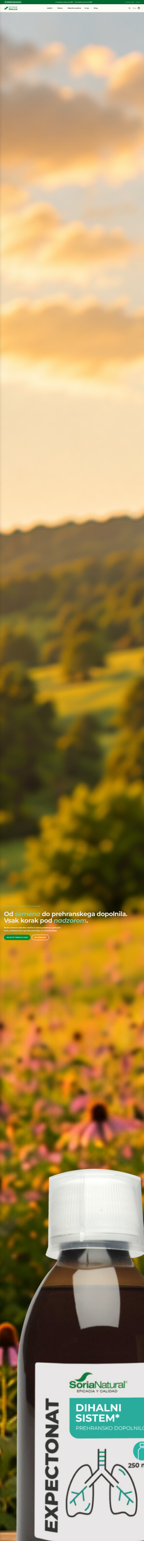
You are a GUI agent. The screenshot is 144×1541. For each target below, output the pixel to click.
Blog (96, 8)
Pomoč (138, 2)
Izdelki (49, 8)
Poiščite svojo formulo (14, 2)
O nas (87, 8)
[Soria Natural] (10, 8)
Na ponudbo (40, 937)
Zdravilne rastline (74, 8)
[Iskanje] (129, 8)
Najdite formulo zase (17, 937)
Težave (59, 8)
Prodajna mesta (129, 2)
